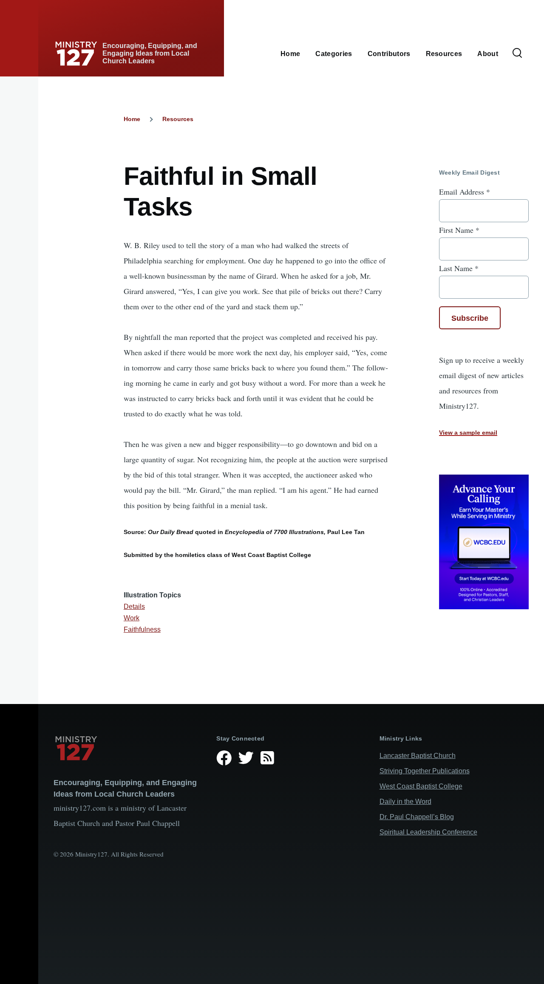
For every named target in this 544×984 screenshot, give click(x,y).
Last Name (459, 268)
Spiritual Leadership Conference (428, 832)
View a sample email (468, 432)
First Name (459, 230)
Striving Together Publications (425, 771)
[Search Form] (517, 53)
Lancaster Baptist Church (418, 755)
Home (132, 119)
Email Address (464, 192)
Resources (177, 119)
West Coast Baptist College (421, 786)
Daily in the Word (405, 801)
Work (131, 618)
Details (134, 606)
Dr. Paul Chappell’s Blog (417, 816)
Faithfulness (142, 629)
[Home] (128, 748)
